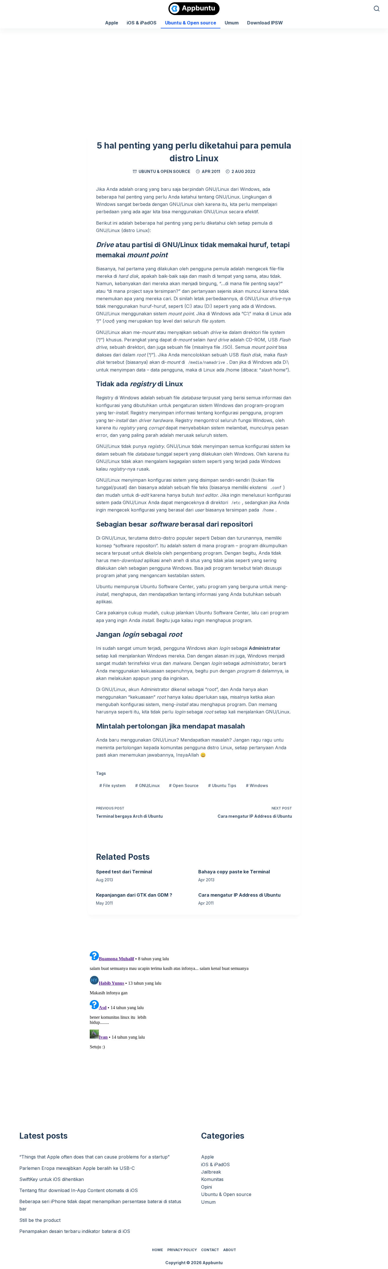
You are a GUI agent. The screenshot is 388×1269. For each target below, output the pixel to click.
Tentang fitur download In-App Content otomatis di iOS (78, 1190)
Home (157, 1250)
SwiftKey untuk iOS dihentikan (51, 1179)
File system (112, 785)
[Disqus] (194, 1020)
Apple (111, 23)
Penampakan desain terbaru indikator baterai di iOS (74, 1231)
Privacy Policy (182, 1250)
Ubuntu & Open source (190, 23)
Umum (232, 23)
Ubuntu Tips (222, 785)
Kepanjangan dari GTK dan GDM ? (134, 895)
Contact (210, 1250)
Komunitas (212, 1179)
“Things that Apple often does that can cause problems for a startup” (94, 1157)
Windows (257, 785)
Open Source (184, 785)
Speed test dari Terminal (124, 871)
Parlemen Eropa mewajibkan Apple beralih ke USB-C (77, 1168)
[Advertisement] (194, 71)
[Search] (376, 8)
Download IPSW (265, 23)
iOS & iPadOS (142, 23)
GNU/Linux (147, 785)
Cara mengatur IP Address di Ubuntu (239, 895)
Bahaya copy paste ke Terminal (234, 871)
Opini (206, 1187)
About (229, 1250)
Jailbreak (211, 1172)
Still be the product (40, 1220)
